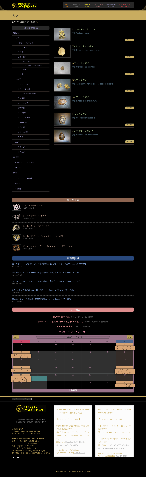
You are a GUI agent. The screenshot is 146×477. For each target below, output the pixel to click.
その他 (20, 52)
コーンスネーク (26, 61)
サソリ (18, 184)
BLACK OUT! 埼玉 (61, 317)
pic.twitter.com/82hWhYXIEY (67, 445)
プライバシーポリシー (22, 399)
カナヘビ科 (22, 122)
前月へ (15, 337)
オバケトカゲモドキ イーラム (35, 216)
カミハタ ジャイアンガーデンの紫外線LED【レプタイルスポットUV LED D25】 (46, 281)
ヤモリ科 (21, 98)
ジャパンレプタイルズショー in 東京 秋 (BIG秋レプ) (60, 322)
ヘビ (17, 38)
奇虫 (15, 173)
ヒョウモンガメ (79, 114)
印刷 (73, 390)
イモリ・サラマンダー (24, 162)
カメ (17, 142)
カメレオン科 (23, 103)
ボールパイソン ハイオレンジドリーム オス (43, 236)
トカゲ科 (21, 127)
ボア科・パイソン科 (25, 43)
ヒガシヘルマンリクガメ (83, 29)
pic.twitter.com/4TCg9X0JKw (113, 448)
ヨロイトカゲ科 (24, 118)
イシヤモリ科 (23, 84)
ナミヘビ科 (22, 57)
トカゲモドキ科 (24, 89)
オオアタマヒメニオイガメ (84, 131)
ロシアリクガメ (79, 80)
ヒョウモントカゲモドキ (29, 93)
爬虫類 (16, 33)
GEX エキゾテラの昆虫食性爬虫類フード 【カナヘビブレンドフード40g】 (44, 290)
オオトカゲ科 (23, 132)
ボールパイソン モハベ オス (36, 226)
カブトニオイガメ (80, 63)
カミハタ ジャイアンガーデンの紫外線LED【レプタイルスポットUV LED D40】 (46, 273)
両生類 (16, 157)
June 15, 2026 (79, 453)
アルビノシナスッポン (82, 46)
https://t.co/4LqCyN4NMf (74, 442)
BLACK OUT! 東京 (64, 326)
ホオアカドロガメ (80, 97)
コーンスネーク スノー (32, 205)
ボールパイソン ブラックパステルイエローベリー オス (48, 246)
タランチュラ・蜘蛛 (23, 178)
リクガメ (21, 147)
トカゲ (18, 79)
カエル (18, 168)
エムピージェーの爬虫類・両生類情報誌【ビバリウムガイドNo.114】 (42, 299)
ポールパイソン (26, 47)
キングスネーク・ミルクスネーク (32, 65)
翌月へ (130, 337)
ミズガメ (21, 152)
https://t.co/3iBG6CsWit (116, 445)
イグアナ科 (22, 113)
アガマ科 (21, 108)
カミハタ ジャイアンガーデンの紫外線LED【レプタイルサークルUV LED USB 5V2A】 (49, 264)
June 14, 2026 (121, 456)
